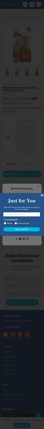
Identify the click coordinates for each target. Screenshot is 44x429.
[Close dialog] (42, 195)
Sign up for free (21, 229)
